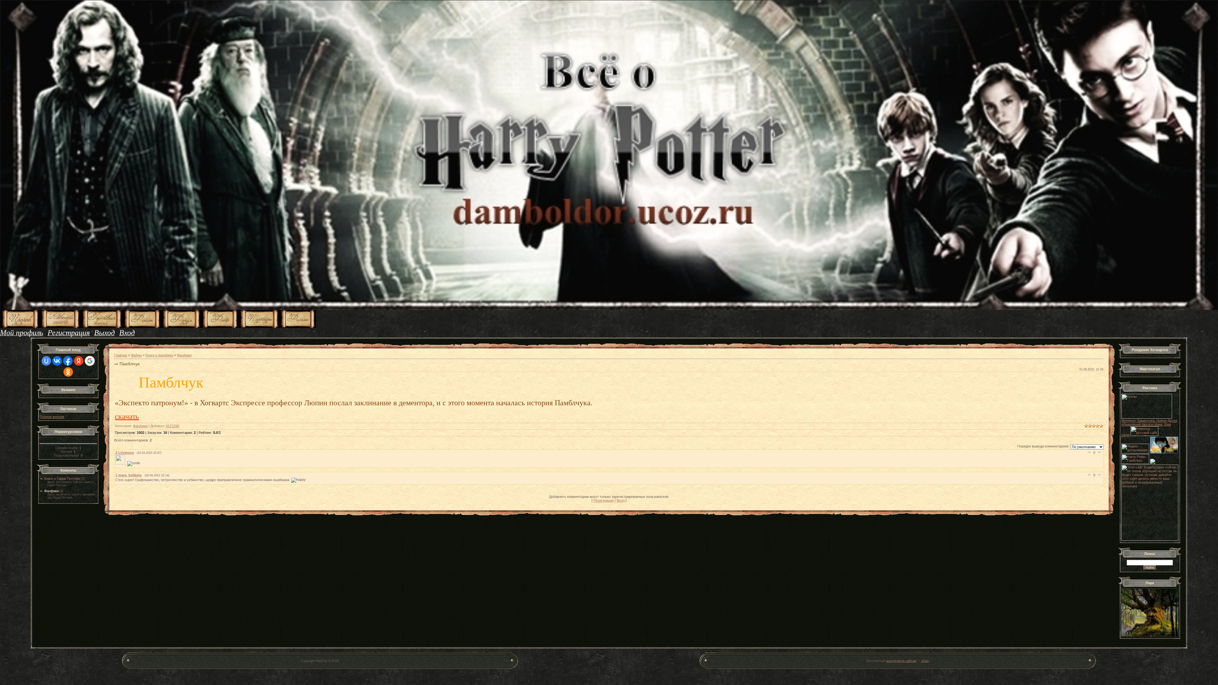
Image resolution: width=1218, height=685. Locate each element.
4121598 (172, 426)
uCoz (925, 660)
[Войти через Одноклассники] (68, 372)
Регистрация (603, 500)
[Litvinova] (121, 463)
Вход (621, 500)
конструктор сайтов (901, 660)
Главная (120, 355)
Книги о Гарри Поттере (62, 478)
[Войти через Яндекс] (78, 361)
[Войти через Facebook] (68, 361)
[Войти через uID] (46, 361)
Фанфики (51, 491)
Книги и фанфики (159, 355)
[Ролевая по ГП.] (1152, 463)
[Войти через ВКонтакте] (57, 361)
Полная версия (52, 417)
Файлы (136, 355)
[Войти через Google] (90, 361)
